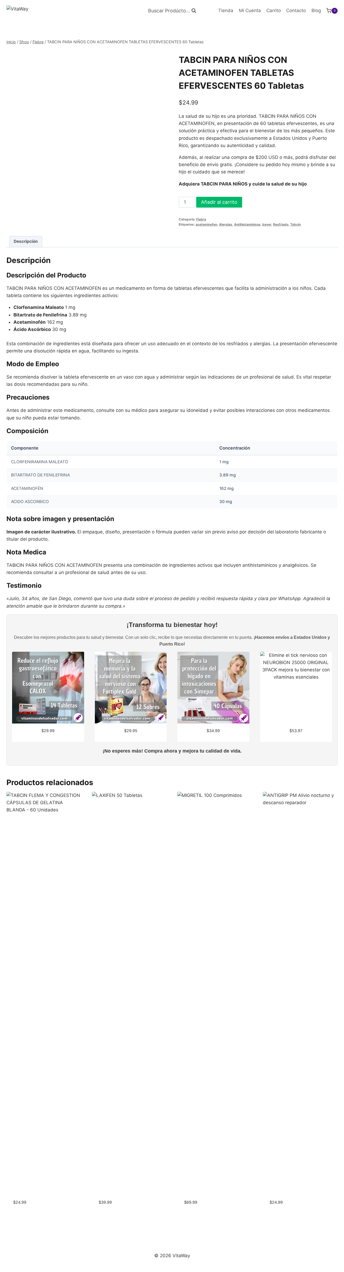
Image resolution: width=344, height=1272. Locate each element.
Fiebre (201, 219)
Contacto (296, 10)
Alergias (225, 224)
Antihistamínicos (247, 224)
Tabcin (295, 224)
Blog (316, 10)
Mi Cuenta (250, 10)
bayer (266, 224)
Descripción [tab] (26, 241)
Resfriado (280, 224)
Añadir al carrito (219, 202)
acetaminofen (206, 224)
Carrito (273, 10)
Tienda (225, 10)
